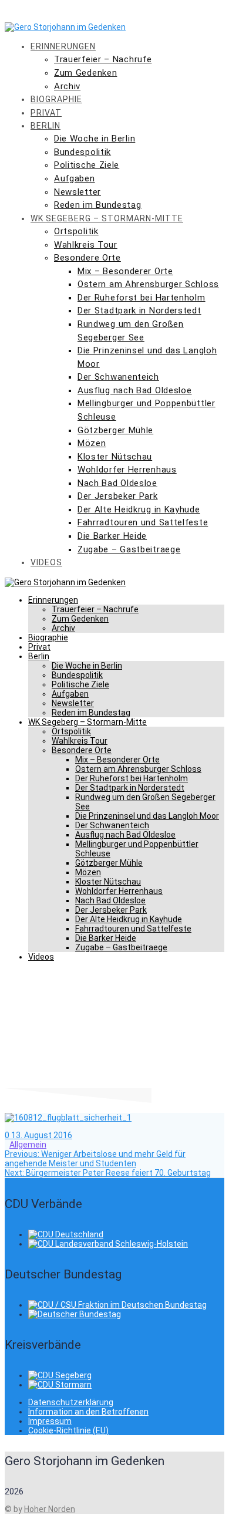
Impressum (50, 1421)
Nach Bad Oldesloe (117, 483)
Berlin (45, 125)
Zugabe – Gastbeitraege (129, 549)
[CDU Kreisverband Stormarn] (60, 1384)
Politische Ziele (86, 165)
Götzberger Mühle (115, 430)
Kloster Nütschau (115, 456)
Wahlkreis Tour (85, 244)
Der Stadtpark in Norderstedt (139, 310)
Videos (46, 562)
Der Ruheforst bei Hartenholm (142, 297)
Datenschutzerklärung (70, 1402)
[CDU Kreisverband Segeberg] (60, 1375)
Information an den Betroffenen (88, 1411)
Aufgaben (74, 178)
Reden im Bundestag (98, 205)
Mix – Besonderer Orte (125, 271)
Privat (46, 112)
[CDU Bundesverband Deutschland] (65, 1234)
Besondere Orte (87, 257)
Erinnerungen (63, 46)
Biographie (56, 99)
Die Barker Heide (112, 536)
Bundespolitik (82, 152)
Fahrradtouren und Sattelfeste (143, 522)
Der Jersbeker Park (118, 496)
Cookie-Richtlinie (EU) (68, 1430)
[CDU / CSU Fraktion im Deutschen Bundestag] (117, 1305)
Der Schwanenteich (118, 377)
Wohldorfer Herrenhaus (127, 469)
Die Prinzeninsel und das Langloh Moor (147, 816)
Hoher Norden (49, 1509)
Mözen (92, 443)
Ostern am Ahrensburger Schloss (148, 284)
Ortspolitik (76, 231)
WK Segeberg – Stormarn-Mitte (107, 218)
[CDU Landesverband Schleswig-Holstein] (108, 1243)
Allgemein (27, 1144)
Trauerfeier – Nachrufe (102, 59)
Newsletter (77, 192)
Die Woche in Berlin (94, 138)
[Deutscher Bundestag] (74, 1314)
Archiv (67, 86)
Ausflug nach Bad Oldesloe (135, 390)
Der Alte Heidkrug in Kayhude (139, 509)
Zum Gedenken (85, 73)
